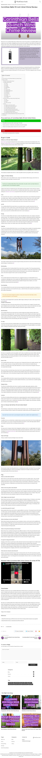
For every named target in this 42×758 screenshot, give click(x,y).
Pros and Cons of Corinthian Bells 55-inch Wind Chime (12, 78)
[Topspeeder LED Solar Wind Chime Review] (10, 702)
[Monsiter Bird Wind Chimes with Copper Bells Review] (31, 721)
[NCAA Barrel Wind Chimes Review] (31, 702)
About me (3, 739)
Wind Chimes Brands (5, 747)
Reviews (9, 674)
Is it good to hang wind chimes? (10, 111)
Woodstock (30, 684)
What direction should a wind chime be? (12, 112)
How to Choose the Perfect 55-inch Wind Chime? (12, 98)
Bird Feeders (11, 682)
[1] (37, 414)
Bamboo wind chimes (10, 191)
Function (7, 100)
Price (6, 88)
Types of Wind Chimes (7, 82)
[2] (38, 172)
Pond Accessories (24, 684)
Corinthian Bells (8, 626)
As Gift (7, 84)
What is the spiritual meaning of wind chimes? (12, 110)
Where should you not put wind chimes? (12, 109)
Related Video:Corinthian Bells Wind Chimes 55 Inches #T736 (13, 113)
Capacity (7, 86)
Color (6, 83)
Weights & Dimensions (9, 90)
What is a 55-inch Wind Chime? (9, 81)
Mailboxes (29, 682)
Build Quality (8, 87)
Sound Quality (8, 89)
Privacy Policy (3, 743)
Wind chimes (3, 141)
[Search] (40, 1)
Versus (9, 676)
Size (6, 99)
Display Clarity (8, 96)
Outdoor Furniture (17, 684)
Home (2, 741)
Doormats (22, 682)
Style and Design (8, 102)
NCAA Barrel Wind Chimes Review (29, 710)
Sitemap (2, 745)
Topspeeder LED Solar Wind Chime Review (10, 710)
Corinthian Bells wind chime (9, 143)
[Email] (39, 631)
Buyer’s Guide (5, 79)
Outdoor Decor (11, 684)
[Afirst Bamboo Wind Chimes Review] (10, 721)
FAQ (5, 103)
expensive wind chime (11, 431)
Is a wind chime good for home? (10, 108)
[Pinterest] (36, 631)
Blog (9, 672)
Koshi (26, 682)
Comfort (7, 97)
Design (7, 85)
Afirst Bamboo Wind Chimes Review (8, 729)
